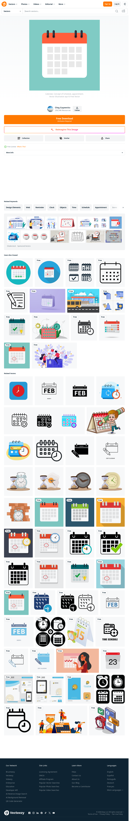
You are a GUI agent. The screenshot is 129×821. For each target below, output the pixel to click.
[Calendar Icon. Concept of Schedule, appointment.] (80, 543)
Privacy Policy (103, 814)
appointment (101, 207)
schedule (86, 207)
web (28, 207)
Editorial (49, 4)
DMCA (41, 775)
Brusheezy (10, 772)
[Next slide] (119, 207)
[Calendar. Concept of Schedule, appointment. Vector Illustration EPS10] (80, 512)
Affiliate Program (46, 779)
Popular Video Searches (49, 790)
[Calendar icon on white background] (113, 661)
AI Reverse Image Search (16, 794)
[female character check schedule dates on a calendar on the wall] (77, 661)
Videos (36, 4)
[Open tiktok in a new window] (46, 813)
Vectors (12, 4)
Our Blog (75, 783)
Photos (24, 4)
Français (108, 786)
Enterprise (10, 783)
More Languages (112, 790)
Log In (115, 4)
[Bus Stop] (83, 301)
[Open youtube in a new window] (54, 813)
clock (52, 207)
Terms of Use (91, 814)
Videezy (9, 779)
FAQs (74, 772)
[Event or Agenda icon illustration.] (43, 602)
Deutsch (108, 783)
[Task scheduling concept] (50, 328)
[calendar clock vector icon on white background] (19, 720)
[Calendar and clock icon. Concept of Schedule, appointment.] (49, 543)
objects (63, 207)
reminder (40, 207)
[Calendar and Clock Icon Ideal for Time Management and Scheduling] (49, 450)
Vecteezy (9, 775)
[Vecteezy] (4, 4)
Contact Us (76, 775)
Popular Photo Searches (49, 786)
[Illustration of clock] (18, 481)
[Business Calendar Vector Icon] (110, 272)
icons (114, 207)
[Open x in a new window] (50, 813)
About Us (75, 779)
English (108, 772)
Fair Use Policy (115, 814)
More (61, 4)
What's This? (21, 147)
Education (10, 786)
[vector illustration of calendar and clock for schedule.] (84, 328)
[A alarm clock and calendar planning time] (80, 632)
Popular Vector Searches (49, 783)
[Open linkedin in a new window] (38, 813)
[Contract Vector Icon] (16, 301)
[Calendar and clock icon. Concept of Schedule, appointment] (18, 543)
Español (108, 775)
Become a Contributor (81, 786)
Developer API (12, 790)
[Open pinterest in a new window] (42, 813)
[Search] (114, 11)
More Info (9, 153)
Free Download (63, 119)
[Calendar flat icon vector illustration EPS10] (112, 328)
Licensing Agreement (48, 772)
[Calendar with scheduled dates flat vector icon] (18, 272)
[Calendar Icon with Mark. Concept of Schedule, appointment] (17, 328)
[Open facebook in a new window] (29, 813)
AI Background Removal (16, 797)
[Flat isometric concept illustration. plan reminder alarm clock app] (107, 720)
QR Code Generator (14, 801)
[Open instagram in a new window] (34, 813)
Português (109, 779)
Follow (76, 110)
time (74, 207)
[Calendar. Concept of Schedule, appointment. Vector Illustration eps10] (17, 355)
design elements (13, 207)
